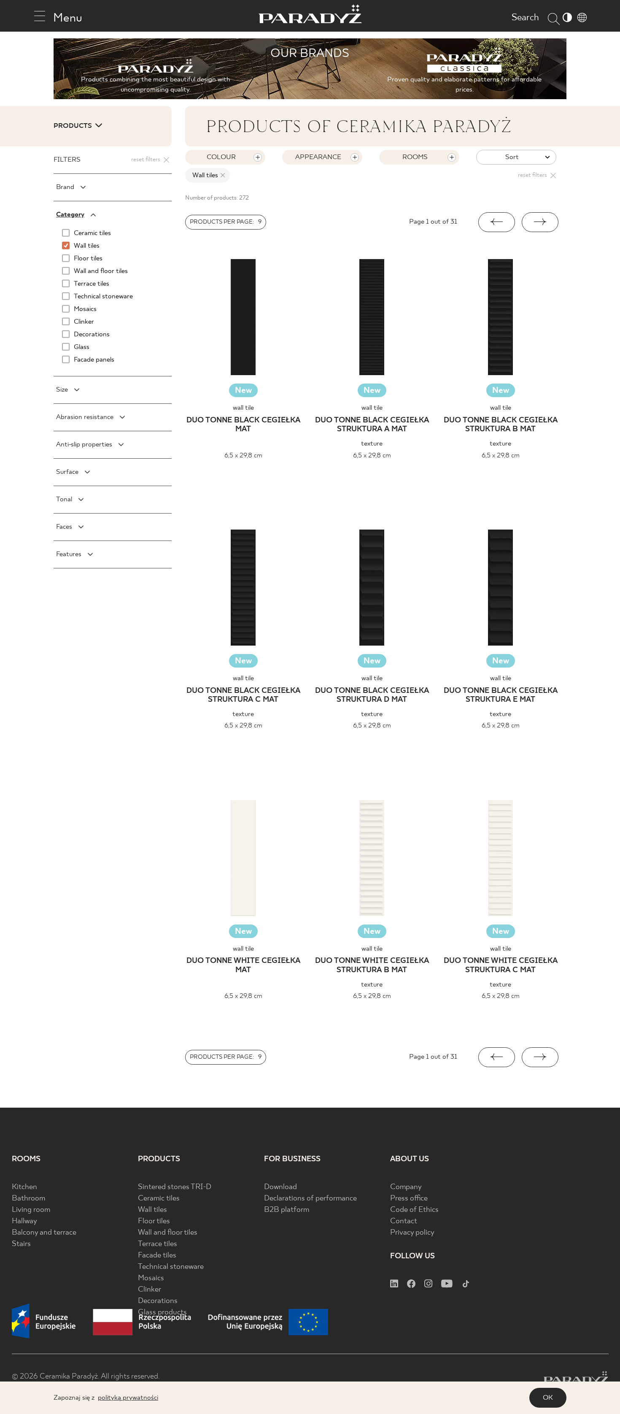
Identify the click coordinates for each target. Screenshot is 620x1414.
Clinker (149, 1289)
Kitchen (24, 1187)
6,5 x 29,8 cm (243, 456)
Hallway (24, 1221)
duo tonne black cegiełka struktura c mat (243, 696)
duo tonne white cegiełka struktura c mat (501, 966)
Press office (409, 1198)
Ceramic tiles (159, 1198)
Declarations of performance (310, 1198)
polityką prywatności (128, 1398)
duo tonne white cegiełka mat (243, 966)
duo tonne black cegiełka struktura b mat (501, 425)
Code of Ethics (414, 1210)
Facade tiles (157, 1255)
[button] (496, 222)
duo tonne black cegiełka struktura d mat (372, 696)
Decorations (158, 1301)
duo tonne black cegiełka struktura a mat (372, 425)
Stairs (21, 1244)
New (243, 390)
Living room (31, 1210)
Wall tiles (152, 1210)
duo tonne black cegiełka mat (243, 425)
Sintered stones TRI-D (174, 1187)
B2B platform (286, 1210)
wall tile (243, 408)
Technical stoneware (171, 1267)
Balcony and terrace (44, 1232)
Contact (403, 1221)
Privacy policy (412, 1232)
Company (406, 1187)
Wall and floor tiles (167, 1232)
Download (280, 1187)
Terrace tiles (157, 1244)
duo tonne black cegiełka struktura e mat (501, 696)
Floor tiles (154, 1221)
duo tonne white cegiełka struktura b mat (372, 966)
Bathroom (28, 1198)
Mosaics (151, 1278)
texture (372, 444)
